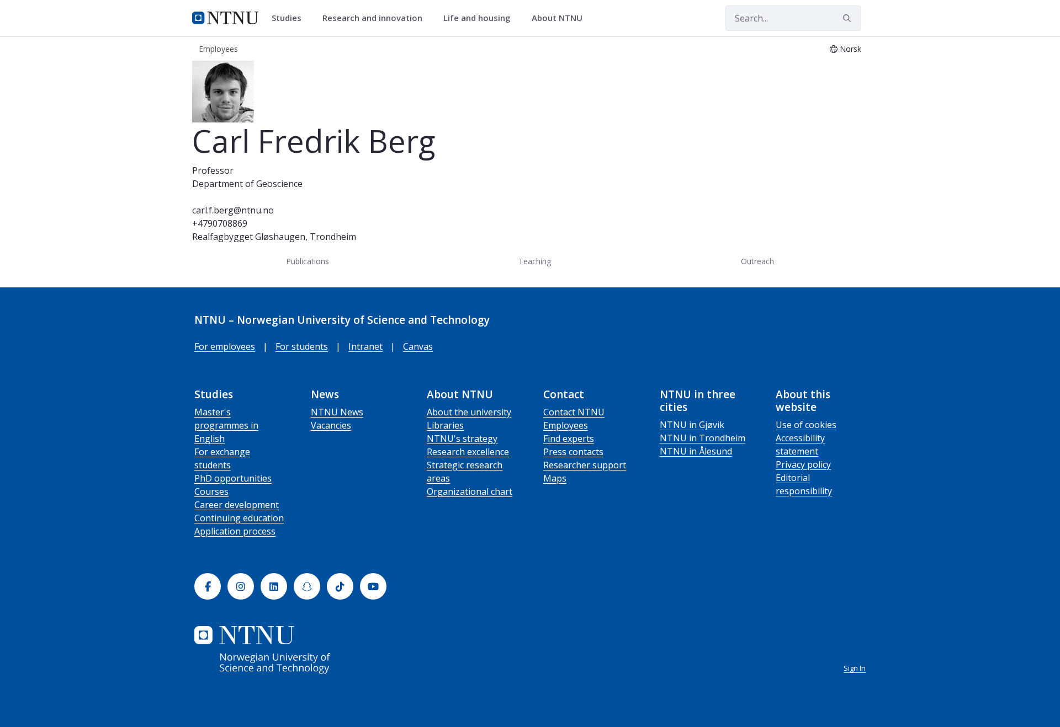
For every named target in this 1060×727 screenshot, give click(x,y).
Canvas (418, 346)
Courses (211, 491)
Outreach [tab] (757, 261)
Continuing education (239, 518)
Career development (236, 505)
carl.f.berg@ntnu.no (233, 210)
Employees (565, 425)
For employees (224, 346)
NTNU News (337, 412)
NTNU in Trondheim (702, 438)
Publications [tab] (307, 261)
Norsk (850, 49)
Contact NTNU (574, 412)
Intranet (365, 346)
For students (301, 346)
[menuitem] (290, 18)
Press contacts (573, 452)
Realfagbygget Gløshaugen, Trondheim (274, 237)
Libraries (445, 425)
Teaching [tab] (534, 261)
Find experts (568, 438)
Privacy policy (803, 464)
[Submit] (848, 18)
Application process (234, 531)
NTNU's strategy (462, 438)
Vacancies (331, 425)
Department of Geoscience (247, 184)
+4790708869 (219, 223)
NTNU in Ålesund (696, 451)
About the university (469, 412)
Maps (554, 478)
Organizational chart (469, 491)
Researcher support (584, 465)
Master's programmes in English (226, 425)
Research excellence (468, 452)
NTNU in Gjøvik (692, 425)
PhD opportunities (233, 478)
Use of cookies (806, 425)
